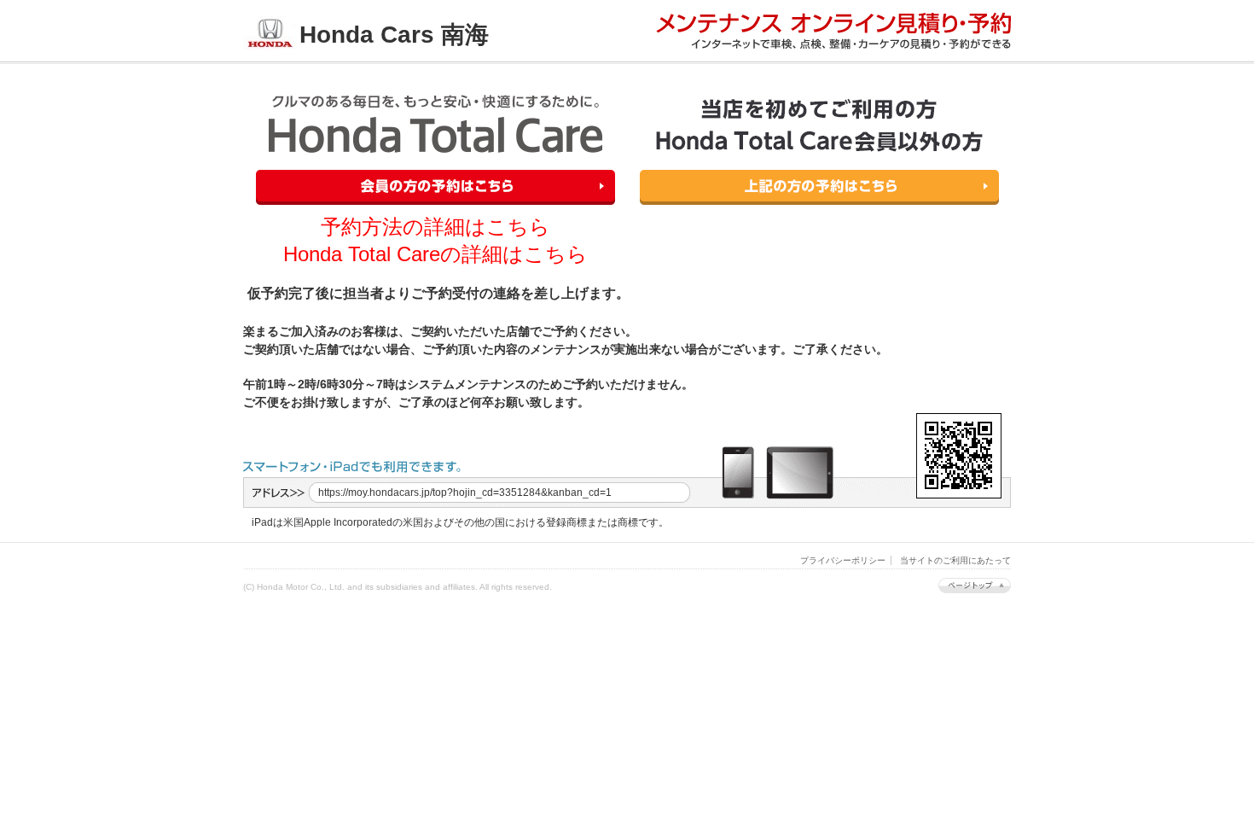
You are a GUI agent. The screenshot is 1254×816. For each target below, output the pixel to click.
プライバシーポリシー (842, 560)
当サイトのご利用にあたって (955, 560)
